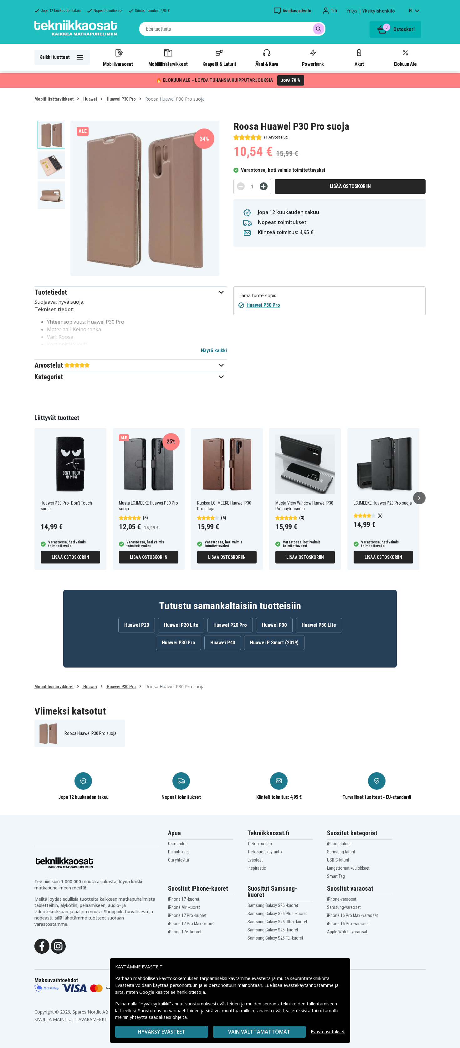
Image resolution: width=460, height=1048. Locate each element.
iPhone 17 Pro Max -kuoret (191, 923)
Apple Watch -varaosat (347, 931)
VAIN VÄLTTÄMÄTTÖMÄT (259, 1031)
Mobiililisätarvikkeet (168, 64)
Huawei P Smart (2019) (274, 643)
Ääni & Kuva (266, 64)
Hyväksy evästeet (161, 1031)
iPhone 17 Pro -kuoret (187, 915)
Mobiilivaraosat (118, 64)
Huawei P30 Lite (319, 625)
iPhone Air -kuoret (184, 907)
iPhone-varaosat (341, 899)
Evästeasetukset (328, 1032)
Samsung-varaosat (344, 907)
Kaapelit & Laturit (219, 64)
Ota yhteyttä (178, 859)
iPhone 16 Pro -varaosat (348, 923)
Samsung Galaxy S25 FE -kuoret (275, 938)
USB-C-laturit (338, 859)
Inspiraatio (257, 868)
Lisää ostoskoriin (350, 186)
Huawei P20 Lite (181, 625)
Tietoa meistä (260, 843)
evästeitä (262, 978)
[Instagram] (58, 945)
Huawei (89, 99)
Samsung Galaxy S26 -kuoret (273, 905)
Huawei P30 (274, 625)
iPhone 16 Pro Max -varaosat (352, 915)
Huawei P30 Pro (121, 99)
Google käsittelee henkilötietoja (172, 992)
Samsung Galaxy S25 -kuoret (273, 929)
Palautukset (178, 851)
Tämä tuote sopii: (257, 295)
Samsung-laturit (341, 851)
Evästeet (255, 859)
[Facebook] (41, 945)
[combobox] (232, 29)
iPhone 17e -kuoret (185, 931)
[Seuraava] (419, 498)
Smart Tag (336, 876)
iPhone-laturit (339, 843)
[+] (264, 186)
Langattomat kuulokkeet (348, 868)
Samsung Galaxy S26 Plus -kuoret (277, 913)
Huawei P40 (222, 643)
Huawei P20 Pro (230, 625)
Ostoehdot (177, 843)
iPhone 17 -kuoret (183, 899)
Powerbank (313, 64)
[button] (130, 292)
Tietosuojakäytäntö (265, 851)
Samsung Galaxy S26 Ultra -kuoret (277, 921)
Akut (359, 64)
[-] (241, 186)
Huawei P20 (136, 625)
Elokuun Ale (405, 64)
